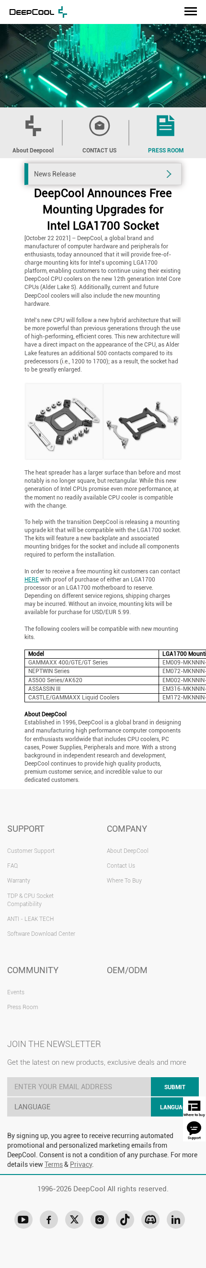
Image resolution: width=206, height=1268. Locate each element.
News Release (55, 174)
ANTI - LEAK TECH (30, 919)
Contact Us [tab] (99, 150)
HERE (31, 579)
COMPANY (127, 829)
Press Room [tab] (165, 150)
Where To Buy (124, 880)
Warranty (18, 880)
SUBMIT (174, 1087)
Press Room (22, 1007)
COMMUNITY (32, 970)
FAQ (12, 865)
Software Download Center (41, 934)
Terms (54, 1164)
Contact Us (121, 865)
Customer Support (31, 851)
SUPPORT (26, 829)
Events (15, 992)
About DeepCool (128, 851)
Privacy (81, 1164)
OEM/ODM (127, 970)
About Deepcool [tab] (33, 150)
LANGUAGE (175, 1107)
